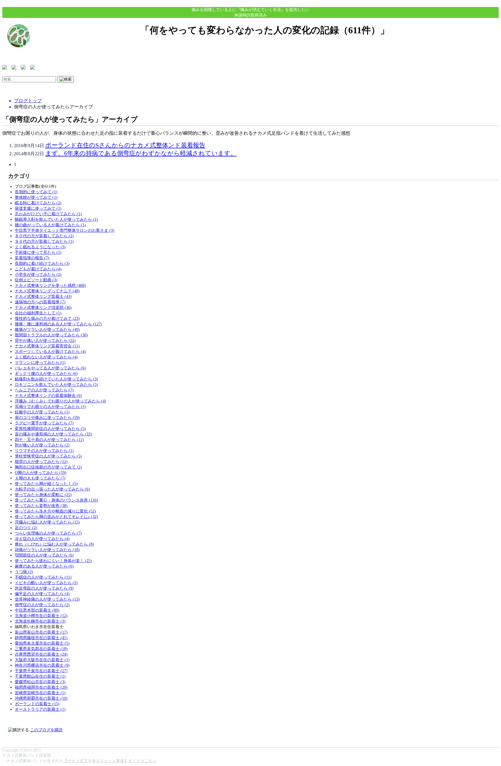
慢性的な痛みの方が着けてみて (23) (47, 318)
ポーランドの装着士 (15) (37, 703)
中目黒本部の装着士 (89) (37, 610)
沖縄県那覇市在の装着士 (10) (41, 698)
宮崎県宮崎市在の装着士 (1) (40, 692)
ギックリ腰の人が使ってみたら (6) (46, 373)
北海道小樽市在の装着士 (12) (41, 615)
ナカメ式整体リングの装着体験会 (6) (48, 395)
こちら (150, 760)
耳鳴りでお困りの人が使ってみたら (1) (50, 406)
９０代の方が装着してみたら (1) (44, 241)
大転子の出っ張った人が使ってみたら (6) (52, 489)
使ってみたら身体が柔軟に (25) (43, 494)
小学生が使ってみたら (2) (38, 274)
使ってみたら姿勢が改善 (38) (41, 505)
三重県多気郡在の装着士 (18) (41, 648)
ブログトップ (28, 100)
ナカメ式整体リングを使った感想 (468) (50, 285)
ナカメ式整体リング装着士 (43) (43, 296)
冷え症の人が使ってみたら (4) (42, 538)
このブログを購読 (46, 729)
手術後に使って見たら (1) (38, 252)
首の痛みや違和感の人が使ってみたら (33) (53, 434)
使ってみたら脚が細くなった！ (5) (46, 483)
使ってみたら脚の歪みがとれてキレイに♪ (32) (56, 516)
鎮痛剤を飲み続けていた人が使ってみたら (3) (56, 379)
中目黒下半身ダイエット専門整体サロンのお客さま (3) (64, 230)
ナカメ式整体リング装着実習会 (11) (47, 346)
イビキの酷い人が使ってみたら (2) (46, 582)
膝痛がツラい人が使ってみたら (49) (47, 329)
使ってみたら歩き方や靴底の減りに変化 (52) (55, 511)
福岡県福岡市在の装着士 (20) (41, 687)
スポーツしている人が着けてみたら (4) (50, 351)
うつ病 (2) (24, 571)
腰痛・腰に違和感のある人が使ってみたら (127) (58, 324)
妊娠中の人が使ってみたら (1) (42, 412)
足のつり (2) (26, 527)
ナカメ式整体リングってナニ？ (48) (47, 291)
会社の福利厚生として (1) (38, 313)
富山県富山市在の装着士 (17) (41, 632)
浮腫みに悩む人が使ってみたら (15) (47, 522)
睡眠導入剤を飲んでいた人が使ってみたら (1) (56, 219)
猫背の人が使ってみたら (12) (41, 461)
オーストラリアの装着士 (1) (40, 709)
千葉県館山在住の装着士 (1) (40, 676)
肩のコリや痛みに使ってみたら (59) (47, 417)
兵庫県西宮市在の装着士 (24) (41, 654)
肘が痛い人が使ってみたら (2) (42, 445)
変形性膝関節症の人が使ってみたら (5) (50, 428)
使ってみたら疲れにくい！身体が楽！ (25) (53, 560)
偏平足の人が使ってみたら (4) (42, 593)
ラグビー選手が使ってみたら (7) (44, 423)
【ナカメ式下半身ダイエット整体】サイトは (103, 760)
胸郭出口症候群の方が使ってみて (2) (48, 467)
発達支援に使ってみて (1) (38, 208)
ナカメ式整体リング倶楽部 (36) (43, 307)
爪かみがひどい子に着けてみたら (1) (48, 213)
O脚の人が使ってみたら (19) (40, 472)
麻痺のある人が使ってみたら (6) (44, 566)
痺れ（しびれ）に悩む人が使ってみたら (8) (54, 544)
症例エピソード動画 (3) (36, 280)
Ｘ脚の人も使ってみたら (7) (40, 478)
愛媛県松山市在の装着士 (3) (40, 681)
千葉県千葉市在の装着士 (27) (41, 670)
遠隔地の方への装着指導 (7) (40, 302)
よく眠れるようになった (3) (40, 247)
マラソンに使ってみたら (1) (40, 362)
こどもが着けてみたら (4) (38, 269)
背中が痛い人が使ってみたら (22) (45, 340)
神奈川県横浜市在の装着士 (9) (42, 665)
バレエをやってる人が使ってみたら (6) (50, 368)
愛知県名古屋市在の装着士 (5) (42, 643)
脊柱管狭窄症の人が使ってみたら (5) (48, 456)
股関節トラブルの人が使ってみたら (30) (51, 335)
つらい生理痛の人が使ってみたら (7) (48, 533)
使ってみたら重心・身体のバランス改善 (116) (56, 500)
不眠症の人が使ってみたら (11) (43, 577)
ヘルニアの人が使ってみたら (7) (44, 390)
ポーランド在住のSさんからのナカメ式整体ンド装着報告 (125, 145)
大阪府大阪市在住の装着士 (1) (42, 659)
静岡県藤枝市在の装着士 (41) (41, 637)
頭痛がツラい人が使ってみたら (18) (47, 549)
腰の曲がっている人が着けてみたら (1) (50, 224)
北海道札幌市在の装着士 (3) (40, 621)
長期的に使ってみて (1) (36, 191)
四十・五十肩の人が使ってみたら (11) (49, 439)
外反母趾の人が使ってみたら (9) (44, 588)
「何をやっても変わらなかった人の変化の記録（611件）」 (264, 30)
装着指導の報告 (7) (32, 258)
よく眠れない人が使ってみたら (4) (46, 357)
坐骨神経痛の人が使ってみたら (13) (47, 599)
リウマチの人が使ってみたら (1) (44, 450)
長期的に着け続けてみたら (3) (42, 263)
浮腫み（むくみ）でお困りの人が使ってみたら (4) (60, 401)
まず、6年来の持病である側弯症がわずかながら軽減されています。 (141, 153)
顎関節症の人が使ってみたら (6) (44, 555)
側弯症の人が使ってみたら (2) (42, 604)
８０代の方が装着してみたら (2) (44, 236)
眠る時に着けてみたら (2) (38, 202)
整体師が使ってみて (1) (36, 197)
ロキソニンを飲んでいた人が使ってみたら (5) (56, 384)
